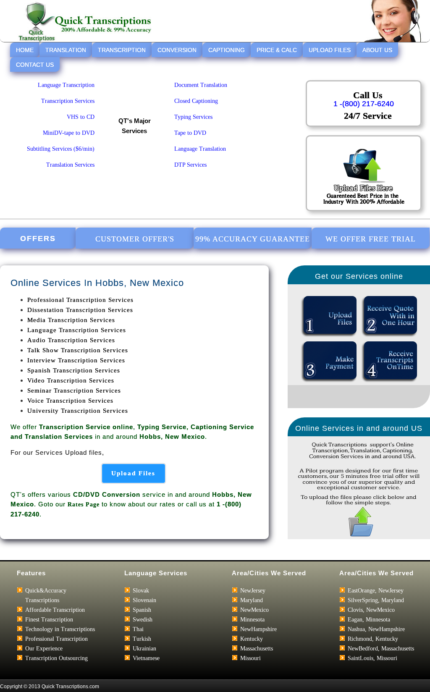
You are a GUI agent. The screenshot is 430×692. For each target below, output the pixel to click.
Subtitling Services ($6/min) (60, 149)
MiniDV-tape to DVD (68, 133)
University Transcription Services (77, 410)
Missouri (250, 658)
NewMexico (254, 610)
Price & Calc (277, 50)
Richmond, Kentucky (373, 639)
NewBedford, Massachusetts (381, 648)
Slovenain (144, 600)
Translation (65, 50)
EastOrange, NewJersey (376, 590)
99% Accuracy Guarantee (252, 239)
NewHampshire (258, 629)
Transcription (122, 50)
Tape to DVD (190, 133)
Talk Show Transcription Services (77, 350)
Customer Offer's (134, 239)
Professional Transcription (56, 639)
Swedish (142, 619)
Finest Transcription (49, 619)
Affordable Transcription (55, 610)
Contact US (35, 64)
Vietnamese (146, 658)
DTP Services (190, 165)
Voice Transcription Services (70, 400)
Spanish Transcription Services (73, 370)
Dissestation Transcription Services (80, 310)
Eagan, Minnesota (369, 619)
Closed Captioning (196, 101)
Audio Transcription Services (71, 340)
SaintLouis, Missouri (372, 658)
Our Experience (44, 648)
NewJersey (252, 590)
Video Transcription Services (70, 380)
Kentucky (251, 639)
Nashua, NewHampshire (376, 629)
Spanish (142, 610)
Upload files (133, 473)
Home (25, 50)
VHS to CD (80, 117)
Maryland (251, 600)
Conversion (177, 50)
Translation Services (70, 165)
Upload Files (330, 50)
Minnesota (252, 619)
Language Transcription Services (76, 330)
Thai (138, 629)
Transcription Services (67, 101)
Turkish (142, 639)
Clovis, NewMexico (371, 610)
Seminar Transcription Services (74, 390)
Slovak (141, 590)
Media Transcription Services (71, 320)
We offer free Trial (370, 239)
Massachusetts (256, 648)
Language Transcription (66, 85)
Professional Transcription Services (80, 299)
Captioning (226, 50)
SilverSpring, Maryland (376, 600)
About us (377, 50)
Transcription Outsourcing (56, 658)
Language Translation (200, 149)
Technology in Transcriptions (60, 629)
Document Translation (200, 85)
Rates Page (84, 504)
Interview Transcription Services (76, 360)
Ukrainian (144, 648)
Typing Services (193, 117)
